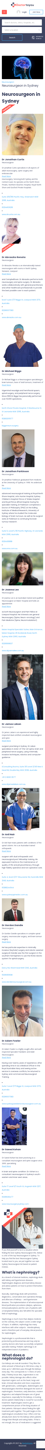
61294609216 (7, 207)
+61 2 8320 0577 (9, 777)
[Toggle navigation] (4, 12)
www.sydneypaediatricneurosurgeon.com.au (21, 1103)
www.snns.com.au (10, 548)
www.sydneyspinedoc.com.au (15, 894)
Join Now (36, 12)
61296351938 (7, 975)
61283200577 (7, 418)
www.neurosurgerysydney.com (15, 1204)
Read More (6, 176)
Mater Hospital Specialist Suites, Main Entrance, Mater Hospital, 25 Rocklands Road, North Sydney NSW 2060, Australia (22, 633)
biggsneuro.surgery (10, 425)
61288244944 (8, 887)
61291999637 (7, 643)
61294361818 (7, 541)
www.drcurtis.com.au (11, 214)
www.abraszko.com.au (11, 317)
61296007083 (7, 310)
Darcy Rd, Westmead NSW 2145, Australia (19, 968)
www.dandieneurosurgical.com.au (16, 982)
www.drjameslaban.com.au (14, 784)
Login (24, 12)
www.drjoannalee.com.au (13, 650)
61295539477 (7, 1197)
